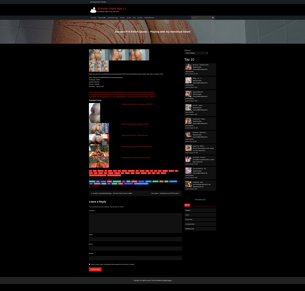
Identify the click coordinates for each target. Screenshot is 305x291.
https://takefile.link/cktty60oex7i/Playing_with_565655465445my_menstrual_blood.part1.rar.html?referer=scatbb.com (121, 92)
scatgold (111, 173)
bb (105, 170)
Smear (137, 173)
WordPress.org (189, 228)
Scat (105, 173)
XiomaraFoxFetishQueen (114, 175)
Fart (137, 170)
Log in (187, 215)
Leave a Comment (95, 186)
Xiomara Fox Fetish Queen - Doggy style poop (135, 135)
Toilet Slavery (128, 183)
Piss (176, 170)
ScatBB (104, 183)
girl (124, 181)
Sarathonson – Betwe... (199, 119)
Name (91, 234)
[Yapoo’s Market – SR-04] (188, 94)
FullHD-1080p (116, 181)
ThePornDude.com (149, 17)
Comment (92, 210)
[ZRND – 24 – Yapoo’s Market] (188, 80)
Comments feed (189, 224)
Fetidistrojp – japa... (198, 182)
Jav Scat (129, 17)
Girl (155, 170)
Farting (142, 170)
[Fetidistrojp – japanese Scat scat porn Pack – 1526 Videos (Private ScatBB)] (188, 184)
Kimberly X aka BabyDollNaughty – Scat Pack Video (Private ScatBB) (112, 193)
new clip (134, 181)
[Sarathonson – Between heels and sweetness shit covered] (188, 121)
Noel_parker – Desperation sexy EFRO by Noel (164, 193)
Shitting (127, 173)
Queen (100, 173)
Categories (187, 50)
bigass (110, 170)
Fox (152, 170)
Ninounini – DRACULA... (200, 132)
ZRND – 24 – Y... (197, 78)
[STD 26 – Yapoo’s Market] (188, 107)
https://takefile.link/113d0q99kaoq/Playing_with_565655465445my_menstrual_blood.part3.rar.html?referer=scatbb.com (122, 96)
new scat (141, 181)
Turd (158, 173)
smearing (143, 173)
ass (90, 170)
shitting (114, 183)
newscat (171, 170)
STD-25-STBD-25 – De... (200, 168)
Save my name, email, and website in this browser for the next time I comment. (113, 264)
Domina (124, 170)
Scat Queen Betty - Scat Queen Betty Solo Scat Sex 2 (137, 146)
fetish (147, 170)
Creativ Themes (167, 280)
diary (115, 170)
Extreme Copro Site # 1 (112, 8)
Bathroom (100, 170)
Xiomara (163, 173)
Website (91, 253)
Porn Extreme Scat (200, 199)
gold (128, 181)
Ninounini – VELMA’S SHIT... (201, 65)
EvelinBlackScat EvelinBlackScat (99, 179)
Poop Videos (173, 181)
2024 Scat (92, 181)
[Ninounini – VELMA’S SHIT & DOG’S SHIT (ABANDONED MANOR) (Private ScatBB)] (188, 67)
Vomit (134, 17)
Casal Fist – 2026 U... (199, 146)
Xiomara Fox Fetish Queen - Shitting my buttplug (135, 124)
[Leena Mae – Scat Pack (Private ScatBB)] (188, 159)
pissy (91, 173)
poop (95, 173)
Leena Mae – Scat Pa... (199, 157)
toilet (154, 173)
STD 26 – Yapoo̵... (198, 105)
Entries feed (188, 219)
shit (109, 183)
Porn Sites (93, 17)
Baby (94, 170)
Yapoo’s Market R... (198, 92)
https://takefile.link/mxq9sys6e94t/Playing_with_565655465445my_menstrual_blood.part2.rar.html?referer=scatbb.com (122, 94)
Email (91, 244)
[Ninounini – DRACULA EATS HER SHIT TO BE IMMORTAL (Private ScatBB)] (188, 134)
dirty (119, 170)
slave (132, 173)
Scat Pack (139, 17)
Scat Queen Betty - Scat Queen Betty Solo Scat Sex (136, 157)
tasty (149, 173)
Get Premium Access (113, 17)
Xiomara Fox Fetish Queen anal (98, 175)
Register (187, 210)
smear (120, 183)
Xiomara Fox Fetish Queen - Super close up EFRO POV (137, 104)
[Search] (213, 18)
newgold (165, 170)
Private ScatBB (102, 17)
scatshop (117, 173)
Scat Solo (122, 17)
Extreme (103, 181)
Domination (131, 170)
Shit (122, 173)
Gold (160, 170)
